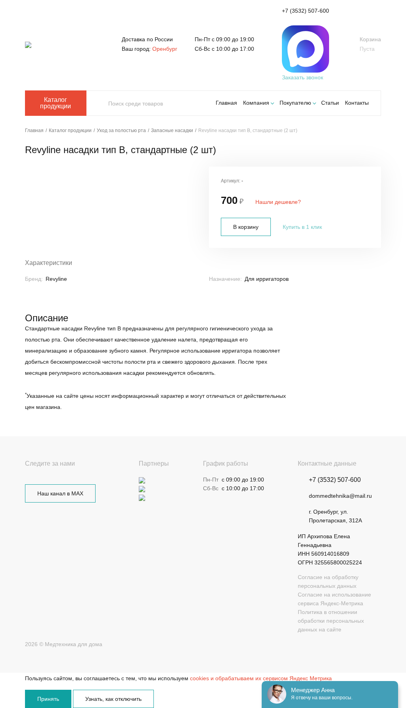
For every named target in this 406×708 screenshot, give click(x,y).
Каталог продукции (55, 102)
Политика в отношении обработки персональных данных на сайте (331, 621)
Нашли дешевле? (278, 202)
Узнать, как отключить (113, 699)
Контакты (357, 103)
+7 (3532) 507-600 (305, 11)
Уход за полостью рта (121, 130)
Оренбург (164, 49)
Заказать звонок (302, 77)
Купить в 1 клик (302, 227)
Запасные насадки (172, 130)
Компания (256, 103)
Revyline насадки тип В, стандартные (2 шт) (247, 130)
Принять (48, 699)
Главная (226, 103)
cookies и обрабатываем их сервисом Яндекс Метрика (261, 678)
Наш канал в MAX (60, 493)
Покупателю (295, 103)
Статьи (330, 103)
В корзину (246, 227)
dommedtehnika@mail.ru (340, 496)
